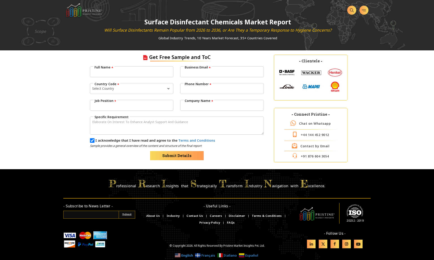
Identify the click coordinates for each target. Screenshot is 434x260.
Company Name (199, 100)
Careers (216, 216)
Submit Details (176, 155)
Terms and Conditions (196, 140)
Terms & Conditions (267, 216)
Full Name (103, 67)
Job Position (105, 100)
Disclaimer (237, 216)
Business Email (198, 67)
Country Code (106, 84)
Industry (173, 216)
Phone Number (198, 84)
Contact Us (195, 216)
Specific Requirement (111, 117)
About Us (153, 216)
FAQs (231, 222)
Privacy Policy (210, 222)
